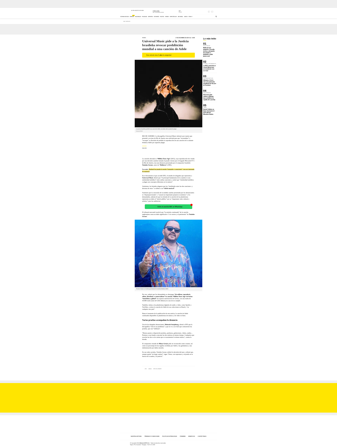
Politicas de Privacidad (169, 436)
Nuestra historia (136, 436)
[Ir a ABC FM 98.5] (210, 16)
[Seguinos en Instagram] (205, 11)
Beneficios (191, 436)
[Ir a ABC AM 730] (203, 16)
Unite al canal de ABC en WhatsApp (169, 206)
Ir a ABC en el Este (136, 12)
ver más (179, 11)
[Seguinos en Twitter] (200, 11)
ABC (125, 11)
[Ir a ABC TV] (199, 16)
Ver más (210, 50)
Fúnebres (183, 436)
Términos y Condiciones (151, 436)
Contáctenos (202, 436)
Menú (216, 11)
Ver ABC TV (161, 11)
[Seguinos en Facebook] (197, 11)
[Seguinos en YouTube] (203, 11)
